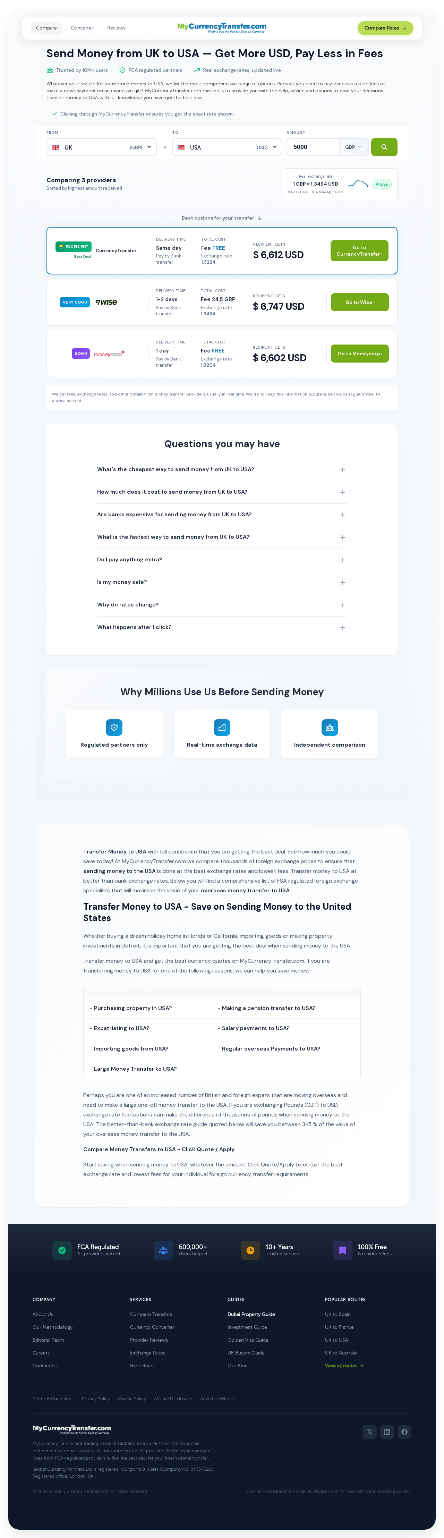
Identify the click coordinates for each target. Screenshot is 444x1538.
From (52, 132)
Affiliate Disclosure (173, 1398)
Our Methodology (52, 1327)
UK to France (339, 1327)
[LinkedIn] (387, 1432)
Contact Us (45, 1365)
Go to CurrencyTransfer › (359, 250)
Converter (82, 28)
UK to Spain (338, 1314)
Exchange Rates (147, 1353)
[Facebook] (404, 1432)
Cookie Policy (132, 1398)
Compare (46, 28)
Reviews (116, 28)
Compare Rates (382, 28)
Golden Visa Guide (248, 1340)
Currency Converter (152, 1327)
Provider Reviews (149, 1340)
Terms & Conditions (53, 1398)
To (175, 132)
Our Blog (238, 1365)
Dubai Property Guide (251, 1314)
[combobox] (101, 147)
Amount (296, 132)
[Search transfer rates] (384, 147)
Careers (41, 1353)
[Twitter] (370, 1432)
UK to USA (336, 1340)
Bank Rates (142, 1365)
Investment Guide (247, 1327)
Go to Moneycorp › (360, 353)
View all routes (341, 1365)
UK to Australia (341, 1353)
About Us (43, 1314)
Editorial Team (48, 1340)
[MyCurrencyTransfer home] (222, 28)
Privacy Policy (96, 1398)
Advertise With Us (218, 1398)
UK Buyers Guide (246, 1353)
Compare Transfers (151, 1314)
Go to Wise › (360, 302)
